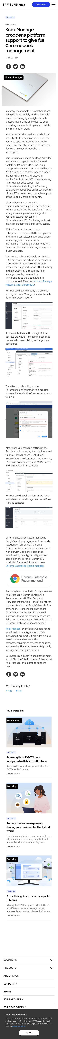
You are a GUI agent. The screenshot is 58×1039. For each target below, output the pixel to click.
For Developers (14, 1007)
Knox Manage (12, 628)
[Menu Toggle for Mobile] (53, 4)
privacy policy (18, 1026)
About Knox (11, 975)
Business (10, 17)
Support (9, 983)
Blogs (7, 991)
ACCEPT (29, 1033)
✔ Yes (8, 690)
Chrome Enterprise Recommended (24, 565)
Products (10, 967)
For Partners (12, 999)
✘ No (19, 690)
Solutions (10, 959)
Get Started (41, 4)
